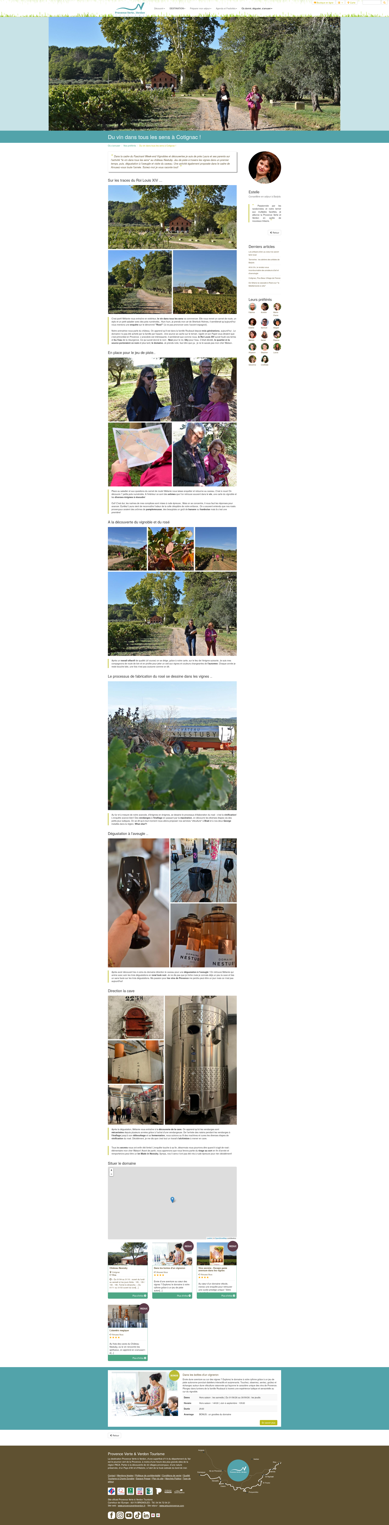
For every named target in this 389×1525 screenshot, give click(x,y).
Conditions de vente (171, 1475)
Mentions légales (125, 1475)
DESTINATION (177, 8)
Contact (111, 1475)
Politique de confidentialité (147, 1475)
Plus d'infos (138, 1295)
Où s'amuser (114, 145)
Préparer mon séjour (200, 8)
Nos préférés (130, 145)
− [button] (111, 1174)
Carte (352, 2)
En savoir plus (268, 1422)
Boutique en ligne (324, 2)
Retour (275, 232)
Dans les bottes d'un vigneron (169, 1267)
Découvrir (159, 8)
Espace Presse (143, 1478)
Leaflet (209, 1238)
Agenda (226, 8)
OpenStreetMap (221, 1238)
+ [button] (111, 1170)
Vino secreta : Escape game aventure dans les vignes (212, 1269)
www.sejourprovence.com (171, 1505)
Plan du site (158, 1478)
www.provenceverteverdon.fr (131, 1505)
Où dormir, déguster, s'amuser (256, 8)
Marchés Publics (173, 1478)
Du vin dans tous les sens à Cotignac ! (157, 145)
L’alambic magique (119, 1330)
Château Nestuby (118, 1267)
